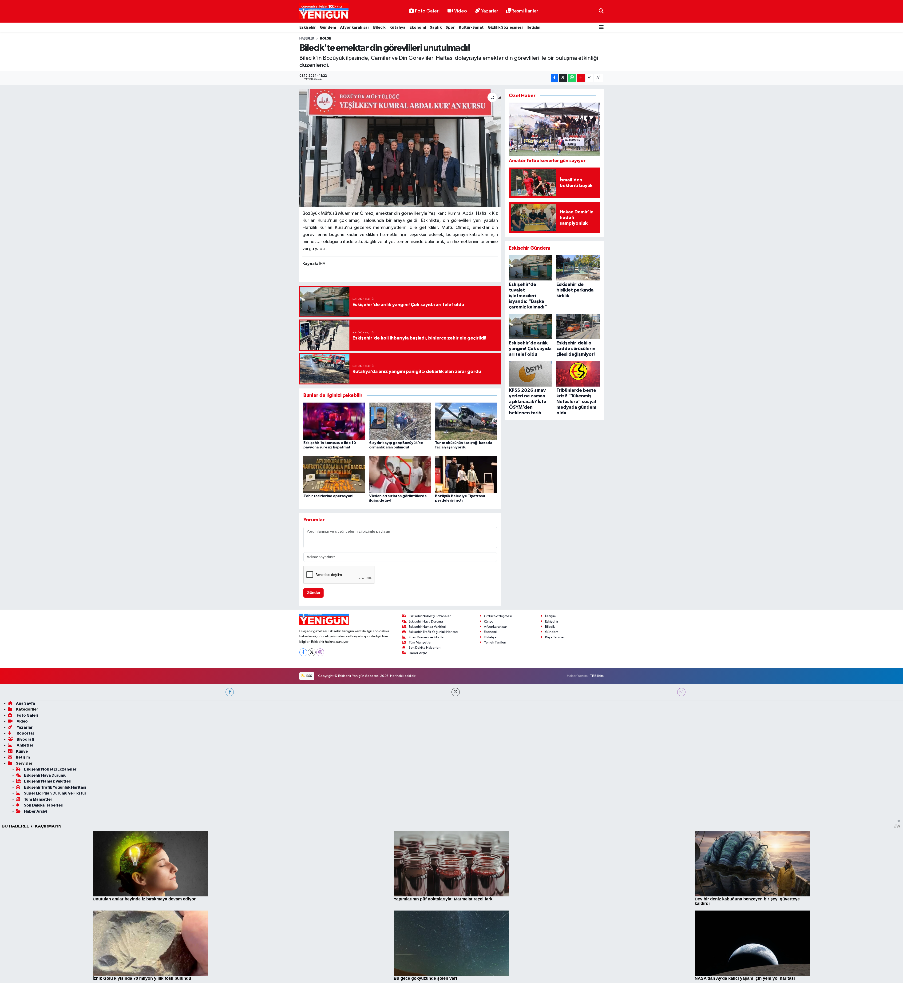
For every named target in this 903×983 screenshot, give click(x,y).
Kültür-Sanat (471, 27)
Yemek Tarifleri (495, 777)
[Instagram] (320, 787)
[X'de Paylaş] (563, 78)
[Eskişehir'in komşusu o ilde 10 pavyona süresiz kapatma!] (334, 421)
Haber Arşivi (418, 787)
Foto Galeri (427, 11)
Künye (488, 756)
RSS (309, 810)
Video (460, 11)
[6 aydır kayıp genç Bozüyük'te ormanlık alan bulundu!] (400, 421)
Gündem (328, 27)
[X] (312, 787)
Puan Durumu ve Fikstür (426, 771)
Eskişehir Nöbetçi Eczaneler (430, 750)
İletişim (533, 27)
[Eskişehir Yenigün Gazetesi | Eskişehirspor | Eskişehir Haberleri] (324, 11)
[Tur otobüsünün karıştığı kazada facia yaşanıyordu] (466, 421)
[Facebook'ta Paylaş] (554, 78)
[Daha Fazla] (581, 78)
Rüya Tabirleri (555, 771)
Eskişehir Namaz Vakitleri (427, 761)
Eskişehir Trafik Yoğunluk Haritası (433, 766)
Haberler (306, 38)
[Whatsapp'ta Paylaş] (572, 78)
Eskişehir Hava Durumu (426, 756)
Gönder (314, 593)
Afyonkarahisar (354, 27)
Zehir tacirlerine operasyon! (328, 496)
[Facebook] (303, 787)
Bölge (325, 38)
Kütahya (397, 27)
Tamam (599, 976)
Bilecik (379, 27)
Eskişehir (307, 27)
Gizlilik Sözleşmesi (505, 27)
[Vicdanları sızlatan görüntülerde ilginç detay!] (400, 474)
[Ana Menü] (601, 28)
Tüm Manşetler (420, 777)
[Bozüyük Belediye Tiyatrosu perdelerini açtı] (466, 474)
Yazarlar (489, 11)
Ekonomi (417, 27)
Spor (450, 27)
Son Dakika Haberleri (424, 782)
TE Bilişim (597, 810)
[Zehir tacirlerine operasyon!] (334, 474)
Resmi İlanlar (524, 11)
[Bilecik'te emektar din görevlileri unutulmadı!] (400, 148)
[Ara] (601, 11)
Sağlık (436, 27)
